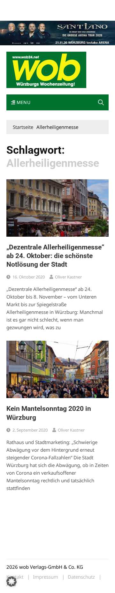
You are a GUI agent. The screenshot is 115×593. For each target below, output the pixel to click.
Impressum (17, 13)
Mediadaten (17, 6)
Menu (22, 102)
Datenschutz (81, 576)
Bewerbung (42, 13)
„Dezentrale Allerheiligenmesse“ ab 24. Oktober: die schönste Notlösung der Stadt (55, 256)
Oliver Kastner (68, 277)
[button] (101, 102)
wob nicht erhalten (50, 6)
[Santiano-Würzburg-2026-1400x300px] (57, 32)
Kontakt (79, 6)
